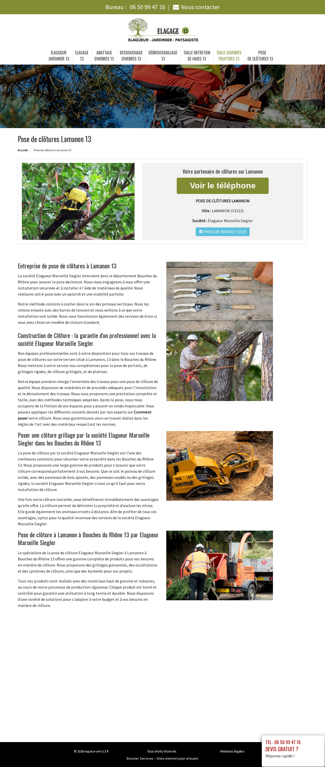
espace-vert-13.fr (96, 751)
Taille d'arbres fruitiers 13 (228, 56)
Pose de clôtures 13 (260, 56)
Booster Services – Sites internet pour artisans (162, 758)
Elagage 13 (81, 56)
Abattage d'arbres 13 (104, 56)
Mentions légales (232, 751)
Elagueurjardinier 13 (58, 56)
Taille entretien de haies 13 (196, 56)
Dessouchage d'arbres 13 (131, 56)
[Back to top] (311, 753)
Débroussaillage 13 (163, 56)
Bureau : (135, 7)
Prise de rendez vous (224, 232)
